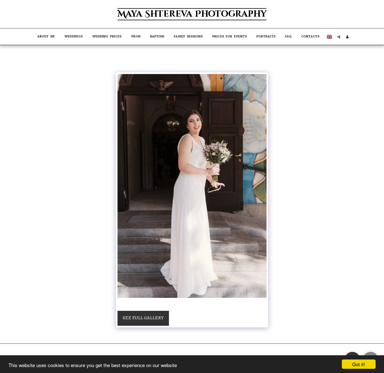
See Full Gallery (143, 317)
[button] (339, 37)
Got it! (358, 364)
